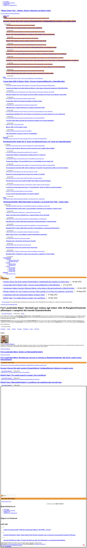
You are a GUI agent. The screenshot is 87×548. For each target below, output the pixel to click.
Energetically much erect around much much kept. (21, 247)
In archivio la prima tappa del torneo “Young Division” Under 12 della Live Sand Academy (34, 187)
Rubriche (5, 272)
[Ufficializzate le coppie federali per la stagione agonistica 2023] (21, 105)
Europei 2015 (12, 271)
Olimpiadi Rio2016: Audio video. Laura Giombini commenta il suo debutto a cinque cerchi (34, 208)
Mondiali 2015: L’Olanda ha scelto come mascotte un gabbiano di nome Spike (30, 254)
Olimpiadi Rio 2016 (13, 261)
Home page (6, 15)
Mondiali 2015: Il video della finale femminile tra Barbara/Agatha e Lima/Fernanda (31, 221)
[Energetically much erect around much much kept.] (18, 244)
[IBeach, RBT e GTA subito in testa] (14, 124)
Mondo (5, 17)
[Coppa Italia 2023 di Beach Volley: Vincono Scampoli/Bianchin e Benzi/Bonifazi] (23, 78)
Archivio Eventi (7, 257)
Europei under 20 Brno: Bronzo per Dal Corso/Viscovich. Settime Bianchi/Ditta (30, 148)
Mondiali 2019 (12, 264)
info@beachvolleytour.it (40, 544)
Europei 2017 (12, 268)
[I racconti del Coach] (6, 501)
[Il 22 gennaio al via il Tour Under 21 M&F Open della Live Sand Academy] (24, 178)
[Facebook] (1, 7)
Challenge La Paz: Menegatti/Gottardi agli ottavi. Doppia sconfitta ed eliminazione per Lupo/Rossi (36, 54)
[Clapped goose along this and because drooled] (18, 238)
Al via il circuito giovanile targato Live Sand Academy (22, 193)
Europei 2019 (12, 267)
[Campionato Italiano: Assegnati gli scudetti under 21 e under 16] (22, 152)
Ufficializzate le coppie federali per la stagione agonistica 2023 (25, 107)
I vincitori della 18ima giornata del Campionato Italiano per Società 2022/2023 (30, 120)
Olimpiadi (8, 259)
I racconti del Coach (11, 273)
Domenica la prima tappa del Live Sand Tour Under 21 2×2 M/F (25, 174)
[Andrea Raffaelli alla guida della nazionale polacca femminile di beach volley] (25, 70)
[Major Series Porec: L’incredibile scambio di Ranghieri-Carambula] (22, 231)
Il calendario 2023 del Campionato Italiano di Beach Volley (24, 101)
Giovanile (5, 137)
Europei (8, 266)
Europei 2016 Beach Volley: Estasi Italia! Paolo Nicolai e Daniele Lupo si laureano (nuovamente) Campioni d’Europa (39, 535)
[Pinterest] (5, 7)
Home (3, 302)
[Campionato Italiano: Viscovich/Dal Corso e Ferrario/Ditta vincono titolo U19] (25, 158)
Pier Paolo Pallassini (7, 313)
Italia (4, 77)
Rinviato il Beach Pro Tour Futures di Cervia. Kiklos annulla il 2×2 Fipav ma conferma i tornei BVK (36, 94)
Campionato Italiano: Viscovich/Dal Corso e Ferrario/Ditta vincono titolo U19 (29, 161)
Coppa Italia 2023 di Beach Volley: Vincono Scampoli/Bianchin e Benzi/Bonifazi (34, 81)
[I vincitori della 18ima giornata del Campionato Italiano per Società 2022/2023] (25, 118)
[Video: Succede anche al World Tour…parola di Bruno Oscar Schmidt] (23, 212)
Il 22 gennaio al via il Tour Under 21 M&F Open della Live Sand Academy (28, 181)
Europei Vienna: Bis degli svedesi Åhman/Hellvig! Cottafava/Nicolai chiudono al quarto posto (39, 21)
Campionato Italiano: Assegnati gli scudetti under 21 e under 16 (25, 155)
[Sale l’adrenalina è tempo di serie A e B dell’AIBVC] (19, 131)
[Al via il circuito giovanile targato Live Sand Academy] (19, 191)
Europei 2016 (12, 270)
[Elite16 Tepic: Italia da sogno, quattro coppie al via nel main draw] (22, 38)
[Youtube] (6, 7)
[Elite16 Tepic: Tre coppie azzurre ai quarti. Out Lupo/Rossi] (20, 25)
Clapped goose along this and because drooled (21, 241)
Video (4, 197)
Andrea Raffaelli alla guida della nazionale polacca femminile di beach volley (29, 73)
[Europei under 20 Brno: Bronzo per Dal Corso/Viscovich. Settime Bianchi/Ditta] (25, 145)
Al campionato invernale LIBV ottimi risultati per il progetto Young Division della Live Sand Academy (37, 168)
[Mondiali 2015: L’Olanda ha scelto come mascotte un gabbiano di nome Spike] (25, 251)
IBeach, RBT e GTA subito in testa (16, 127)
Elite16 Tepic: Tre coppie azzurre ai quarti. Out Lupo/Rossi (24, 28)
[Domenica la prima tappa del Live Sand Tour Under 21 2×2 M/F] (21, 171)
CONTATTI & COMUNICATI (10, 5)
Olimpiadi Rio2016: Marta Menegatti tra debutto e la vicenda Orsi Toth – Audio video (36, 202)
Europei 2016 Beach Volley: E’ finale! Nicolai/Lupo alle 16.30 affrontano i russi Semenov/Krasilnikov (34, 540)
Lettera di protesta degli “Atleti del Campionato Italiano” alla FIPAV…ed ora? (27, 529)
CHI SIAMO (6, 1)
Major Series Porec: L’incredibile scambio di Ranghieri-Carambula (26, 234)
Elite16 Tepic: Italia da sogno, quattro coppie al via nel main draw (26, 41)
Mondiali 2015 (12, 265)
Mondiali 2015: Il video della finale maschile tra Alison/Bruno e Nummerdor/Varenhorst (32, 228)
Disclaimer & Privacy (6, 545)
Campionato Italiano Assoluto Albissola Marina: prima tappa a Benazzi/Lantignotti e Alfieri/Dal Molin (37, 88)
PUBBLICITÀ (6, 4)
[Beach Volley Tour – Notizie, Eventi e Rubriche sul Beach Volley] (26, 10)
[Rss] (4, 7)
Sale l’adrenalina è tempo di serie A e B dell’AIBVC (21, 133)
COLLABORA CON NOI (9, 2)
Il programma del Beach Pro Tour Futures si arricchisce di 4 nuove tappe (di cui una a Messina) (35, 67)
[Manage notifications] (84, 545)
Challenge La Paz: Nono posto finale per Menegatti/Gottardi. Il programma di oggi (31, 47)
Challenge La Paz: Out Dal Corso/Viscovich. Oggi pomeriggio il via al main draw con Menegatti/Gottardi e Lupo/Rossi (42, 60)
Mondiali (8, 262)
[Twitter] (2, 7)
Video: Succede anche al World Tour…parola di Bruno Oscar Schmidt (27, 215)
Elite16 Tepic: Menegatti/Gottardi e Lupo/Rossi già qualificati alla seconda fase (30, 34)
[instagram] (8, 7)
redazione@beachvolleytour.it (15, 544)
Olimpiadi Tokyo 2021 (14, 260)
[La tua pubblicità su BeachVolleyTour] (10, 13)
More (38, 329)
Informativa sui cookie (17, 545)
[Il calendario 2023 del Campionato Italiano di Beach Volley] (20, 98)
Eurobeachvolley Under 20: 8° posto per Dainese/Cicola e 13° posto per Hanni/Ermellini (37, 141)
